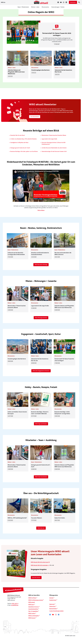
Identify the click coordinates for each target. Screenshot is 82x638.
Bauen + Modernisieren (23, 7)
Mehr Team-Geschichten (41, 476)
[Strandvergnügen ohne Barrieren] (17, 352)
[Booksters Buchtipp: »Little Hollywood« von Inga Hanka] (64, 405)
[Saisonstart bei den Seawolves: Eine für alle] (41, 352)
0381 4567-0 (15, 603)
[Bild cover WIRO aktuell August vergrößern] (17, 577)
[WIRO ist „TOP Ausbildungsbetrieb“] (17, 510)
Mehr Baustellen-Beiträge (41, 264)
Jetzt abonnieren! (34, 116)
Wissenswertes (45, 7)
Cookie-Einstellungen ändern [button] (56, 611)
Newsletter (73, 2)
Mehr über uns (41, 528)
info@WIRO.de (14, 605)
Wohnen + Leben (35, 7)
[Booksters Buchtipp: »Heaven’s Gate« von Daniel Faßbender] (41, 405)
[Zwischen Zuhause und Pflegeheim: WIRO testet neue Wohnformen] (64, 299)
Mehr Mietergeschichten (41, 317)
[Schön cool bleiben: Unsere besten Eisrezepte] (17, 405)
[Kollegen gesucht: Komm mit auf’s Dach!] (41, 458)
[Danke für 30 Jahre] (64, 510)
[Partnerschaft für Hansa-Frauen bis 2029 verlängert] (64, 352)
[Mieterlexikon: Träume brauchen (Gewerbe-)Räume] (17, 299)
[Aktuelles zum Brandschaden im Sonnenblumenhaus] (41, 246)
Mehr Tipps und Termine (41, 423)
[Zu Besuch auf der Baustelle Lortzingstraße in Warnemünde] (17, 246)
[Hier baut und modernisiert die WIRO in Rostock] (64, 246)
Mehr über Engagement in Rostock (41, 370)
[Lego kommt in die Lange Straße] (41, 299)
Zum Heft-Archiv (36, 577)
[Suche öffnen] (79, 2)
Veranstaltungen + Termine (57, 7)
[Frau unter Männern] (41, 510)
